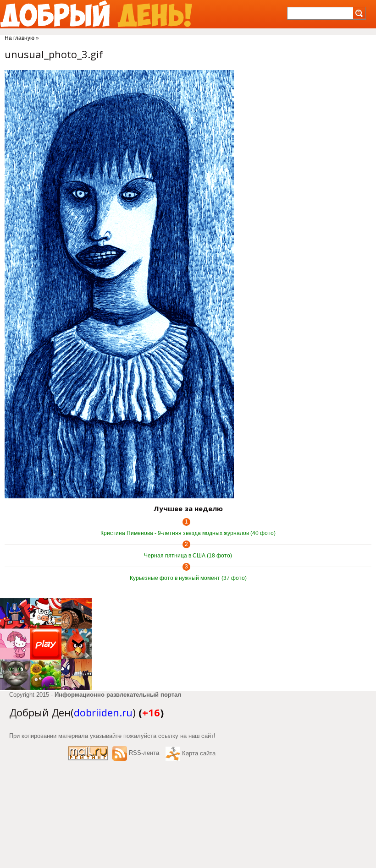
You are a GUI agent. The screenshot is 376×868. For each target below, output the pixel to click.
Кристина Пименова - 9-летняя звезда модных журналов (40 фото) (188, 533)
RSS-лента (144, 752)
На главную (19, 38)
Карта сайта (199, 753)
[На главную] (96, 14)
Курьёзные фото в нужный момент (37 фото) (188, 578)
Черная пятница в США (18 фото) (188, 555)
